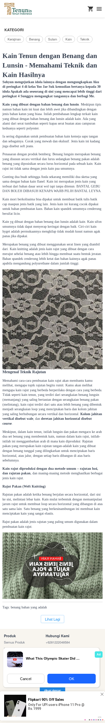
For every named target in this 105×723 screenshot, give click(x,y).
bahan (25, 607)
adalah (42, 607)
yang (34, 607)
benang (16, 607)
